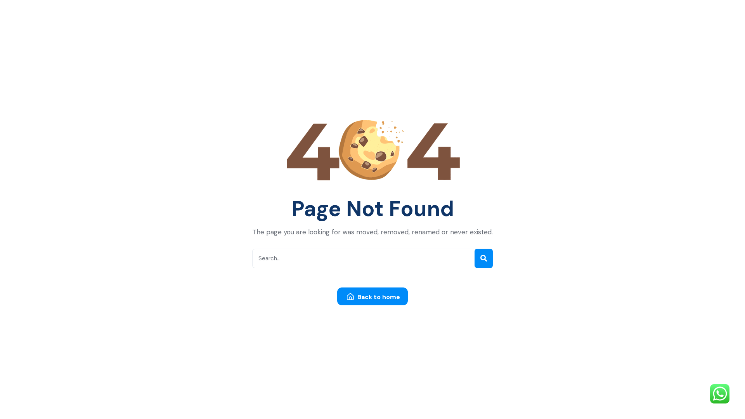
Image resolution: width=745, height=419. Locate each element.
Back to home (378, 297)
